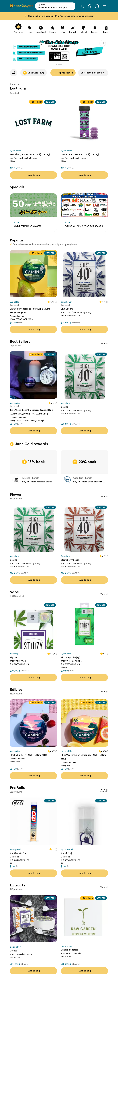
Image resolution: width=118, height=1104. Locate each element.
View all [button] (104, 343)
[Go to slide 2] (61, 64)
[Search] (82, 6)
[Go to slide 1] (58, 64)
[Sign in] (89, 6)
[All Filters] (13, 72)
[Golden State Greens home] (21, 6)
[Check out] (97, 6)
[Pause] (103, 43)
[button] (93, 72)
